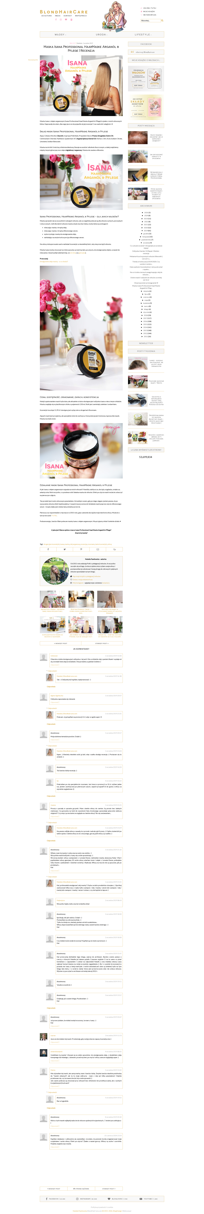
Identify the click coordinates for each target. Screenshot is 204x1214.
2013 (145, 330)
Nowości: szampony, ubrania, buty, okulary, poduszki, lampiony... (156, 438)
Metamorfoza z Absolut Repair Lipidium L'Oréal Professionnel (156, 175)
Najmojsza (61, 900)
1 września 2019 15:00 (113, 656)
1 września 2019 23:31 (113, 714)
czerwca (146, 297)
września (146, 243)
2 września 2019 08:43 (113, 900)
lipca (146, 294)
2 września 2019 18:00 (113, 914)
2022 (146, 222)
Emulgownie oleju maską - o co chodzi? (54, 261)
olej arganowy (75, 544)
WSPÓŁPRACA (81, 16)
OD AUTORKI (46, 16)
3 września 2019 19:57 (113, 995)
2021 (146, 224)
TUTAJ (54, 515)
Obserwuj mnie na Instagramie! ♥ (146, 283)
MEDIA (57, 16)
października (146, 240)
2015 (145, 324)
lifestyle (142, 34)
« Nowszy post (60, 643)
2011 (146, 336)
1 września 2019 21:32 (113, 850)
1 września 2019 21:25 (113, 805)
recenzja (84, 544)
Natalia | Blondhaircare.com (67, 676)
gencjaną (82, 253)
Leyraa (53, 1035)
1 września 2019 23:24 (113, 751)
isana (62, 544)
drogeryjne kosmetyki (52, 544)
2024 (146, 215)
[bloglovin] (66, 19)
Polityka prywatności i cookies (102, 1207)
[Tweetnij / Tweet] (65, 549)
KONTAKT (68, 16)
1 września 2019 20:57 (113, 733)
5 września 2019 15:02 (113, 1070)
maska (67, 544)
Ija (58, 781)
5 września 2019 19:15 (113, 1098)
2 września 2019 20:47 (113, 1017)
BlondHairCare (64, 11)
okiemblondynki (56, 1051)
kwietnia (146, 303)
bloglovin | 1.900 (119, 1199)
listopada (145, 237)
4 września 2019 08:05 (113, 1051)
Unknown (54, 656)
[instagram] (61, 19)
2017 (145, 318)
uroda (101, 34)
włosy (60, 34)
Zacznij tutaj (149, 8)
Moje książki (149, 11)
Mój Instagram (78, 583)
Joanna (53, 805)
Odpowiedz (54, 665)
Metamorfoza (149, 15)
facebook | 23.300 (57, 1199)
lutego (146, 309)
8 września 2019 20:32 (113, 1117)
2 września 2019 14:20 (113, 767)
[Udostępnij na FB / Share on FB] (48, 549)
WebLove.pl (126, 1211)
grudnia (146, 234)
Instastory (106, 583)
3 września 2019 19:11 (113, 981)
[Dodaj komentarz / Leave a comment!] (114, 549)
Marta (53, 1070)
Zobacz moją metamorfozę (82, 579)
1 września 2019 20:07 (113, 696)
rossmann (91, 544)
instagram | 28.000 (88, 1199)
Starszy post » (102, 643)
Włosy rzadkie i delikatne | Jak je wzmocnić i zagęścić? (156, 138)
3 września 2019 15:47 (113, 953)
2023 (146, 219)
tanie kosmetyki (101, 544)
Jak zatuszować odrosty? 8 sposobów (156, 156)
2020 (146, 228)
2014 (145, 327)
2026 (146, 212)
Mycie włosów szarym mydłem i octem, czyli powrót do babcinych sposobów (156, 193)
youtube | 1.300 (150, 1199)
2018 (146, 315)
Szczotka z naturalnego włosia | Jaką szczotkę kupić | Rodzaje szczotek (156, 400)
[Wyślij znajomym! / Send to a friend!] (98, 549)
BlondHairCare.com (94, 1211)
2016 (145, 321)
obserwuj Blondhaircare (145, 52)
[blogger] (71, 19)
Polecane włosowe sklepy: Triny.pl (156, 382)
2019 (146, 231)
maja (146, 300)
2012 (145, 333)
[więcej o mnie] (55, 584)
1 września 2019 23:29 (113, 828)
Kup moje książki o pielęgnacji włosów (86, 576)
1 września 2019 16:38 (113, 676)
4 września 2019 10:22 (113, 781)
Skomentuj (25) (33, 60)
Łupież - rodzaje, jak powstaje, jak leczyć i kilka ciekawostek (156, 363)
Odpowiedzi (52, 671)
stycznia (146, 312)
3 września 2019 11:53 (113, 1035)
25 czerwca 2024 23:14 (113, 1135)
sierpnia (146, 291)
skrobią (73, 253)
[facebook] (56, 19)
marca (146, 306)
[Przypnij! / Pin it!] (81, 549)
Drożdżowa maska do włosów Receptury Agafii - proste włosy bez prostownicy (156, 419)
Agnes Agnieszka (57, 696)
